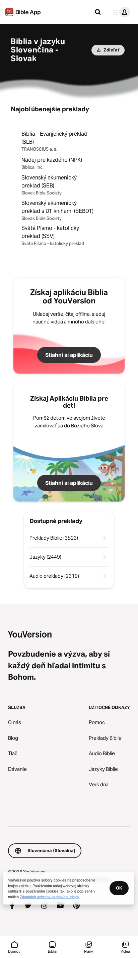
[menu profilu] (120, 12)
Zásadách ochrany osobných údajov (49, 896)
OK (119, 888)
